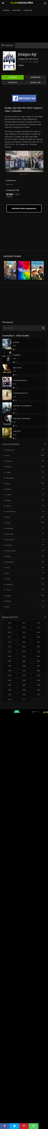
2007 (24, 651)
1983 (24, 690)
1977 (24, 699)
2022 (24, 627)
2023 (9, 627)
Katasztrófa (10, 534)
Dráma (8, 484)
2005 (9, 656)
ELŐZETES (12, 82)
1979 (38, 695)
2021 (38, 627)
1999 (9, 666)
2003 (38, 656)
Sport (7, 573)
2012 (38, 642)
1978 (9, 699)
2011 (9, 647)
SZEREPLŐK (35, 77)
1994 (38, 671)
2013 (24, 642)
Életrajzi (8, 489)
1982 (38, 690)
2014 (9, 642)
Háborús (8, 506)
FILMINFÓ (13, 77)
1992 (24, 675)
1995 (24, 671)
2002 (9, 661)
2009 (38, 647)
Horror (8, 517)
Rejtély (8, 556)
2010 (24, 647)
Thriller (8, 579)
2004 (24, 656)
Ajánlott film (10, 450)
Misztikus (9, 545)
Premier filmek (10, 551)
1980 (24, 695)
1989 (24, 680)
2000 (38, 661)
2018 (38, 632)
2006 (38, 651)
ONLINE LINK (35, 82)
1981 (9, 695)
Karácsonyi (9, 528)
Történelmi (9, 584)
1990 (9, 680)
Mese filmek (10, 540)
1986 (24, 685)
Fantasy (8, 500)
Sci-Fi (8, 567)
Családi (8, 472)
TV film (8, 590)
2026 (9, 623)
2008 (9, 651)
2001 (24, 661)
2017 (9, 637)
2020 (9, 632)
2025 (24, 623)
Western (8, 601)
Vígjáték (21, 65)
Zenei (7, 607)
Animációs (9, 461)
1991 (38, 675)
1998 (24, 666)
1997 (38, 666)
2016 (24, 637)
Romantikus (10, 562)
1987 (9, 685)
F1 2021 (8, 495)
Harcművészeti (11, 511)
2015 (38, 637)
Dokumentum (10, 478)
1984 (9, 690)
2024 (38, 623)
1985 (38, 685)
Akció (8, 455)
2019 (24, 632)
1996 (9, 671)
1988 (38, 680)
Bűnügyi (8, 467)
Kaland (8, 523)
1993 (9, 675)
